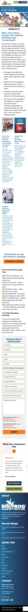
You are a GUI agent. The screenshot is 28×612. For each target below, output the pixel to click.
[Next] (26, 466)
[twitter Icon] (5, 600)
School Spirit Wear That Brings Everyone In (14, 538)
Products (4, 549)
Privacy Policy (6, 573)
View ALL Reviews (14, 489)
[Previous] (2, 466)
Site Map (4, 568)
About (3, 554)
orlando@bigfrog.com (8, 591)
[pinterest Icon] (7, 600)
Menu (16, 2)
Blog (3, 562)
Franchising (5, 557)
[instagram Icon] (9, 600)
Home (3, 546)
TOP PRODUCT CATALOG (14, 261)
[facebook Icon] (2, 600)
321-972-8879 (9, 10)
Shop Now (23, 2)
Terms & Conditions (7, 571)
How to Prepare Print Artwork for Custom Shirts (13, 533)
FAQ (3, 560)
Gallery (4, 576)
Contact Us (5, 565)
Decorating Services (7, 551)
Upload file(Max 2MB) (12, 418)
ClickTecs (12, 610)
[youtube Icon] (12, 600)
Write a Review (14, 483)
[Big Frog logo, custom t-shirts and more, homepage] (6, 2)
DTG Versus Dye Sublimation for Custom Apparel (13, 528)
